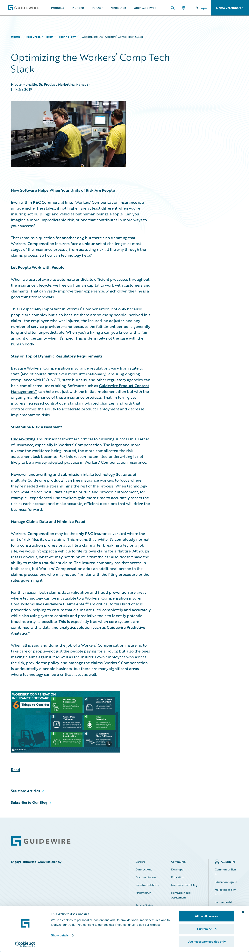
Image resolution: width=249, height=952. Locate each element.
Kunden (78, 7)
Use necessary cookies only (207, 941)
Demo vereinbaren (230, 7)
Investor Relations (147, 885)
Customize (204, 929)
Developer (177, 869)
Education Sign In (226, 882)
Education (177, 877)
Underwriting (23, 439)
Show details (60, 935)
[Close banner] (243, 912)
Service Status (144, 905)
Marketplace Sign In (225, 892)
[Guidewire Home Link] (41, 841)
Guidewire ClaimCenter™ (66, 604)
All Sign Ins (228, 862)
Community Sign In (225, 871)
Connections (144, 869)
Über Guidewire (145, 7)
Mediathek (118, 7)
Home (15, 36)
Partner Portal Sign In (223, 904)
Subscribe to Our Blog (29, 802)
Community (178, 862)
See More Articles (25, 790)
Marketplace (143, 893)
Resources (33, 36)
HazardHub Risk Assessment (181, 895)
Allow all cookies (206, 916)
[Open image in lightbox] (81, 722)
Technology (67, 36)
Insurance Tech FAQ (184, 885)
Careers (140, 862)
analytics (68, 627)
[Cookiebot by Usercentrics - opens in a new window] (25, 944)
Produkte (58, 7)
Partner (97, 7)
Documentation (146, 877)
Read (15, 769)
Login (203, 8)
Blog (49, 36)
